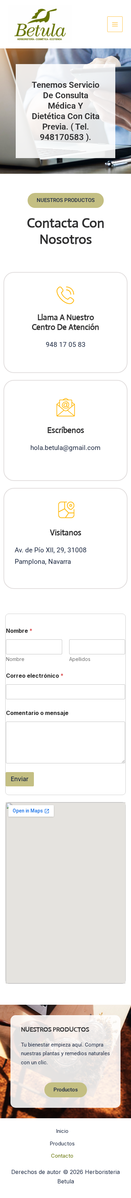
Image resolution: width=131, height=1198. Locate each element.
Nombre (15, 659)
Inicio (62, 1131)
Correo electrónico (35, 675)
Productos (62, 1143)
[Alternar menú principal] (115, 24)
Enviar (20, 779)
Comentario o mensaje (37, 713)
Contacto (62, 1155)
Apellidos (79, 659)
